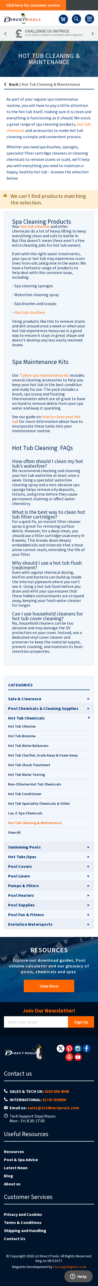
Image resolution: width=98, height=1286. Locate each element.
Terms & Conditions (23, 1222)
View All (14, 832)
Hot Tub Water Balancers (28, 745)
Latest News (16, 1167)
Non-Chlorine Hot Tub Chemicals (34, 784)
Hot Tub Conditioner (24, 793)
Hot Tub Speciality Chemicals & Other (39, 803)
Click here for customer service (33, 5)
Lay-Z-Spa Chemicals (25, 813)
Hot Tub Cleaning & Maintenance (35, 822)
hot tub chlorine (35, 226)
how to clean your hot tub (46, 419)
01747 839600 (54, 1099)
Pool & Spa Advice (21, 1159)
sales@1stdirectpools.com (53, 1107)
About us (12, 1183)
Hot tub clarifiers (29, 312)
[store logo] (31, 18)
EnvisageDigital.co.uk (69, 1266)
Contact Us (14, 1238)
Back (14, 84)
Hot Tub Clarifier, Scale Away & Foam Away (43, 755)
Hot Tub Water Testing (26, 774)
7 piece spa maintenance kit (44, 375)
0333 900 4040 (56, 1091)
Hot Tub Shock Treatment (29, 765)
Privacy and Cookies (23, 1214)
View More (49, 986)
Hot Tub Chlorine (22, 726)
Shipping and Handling (25, 1230)
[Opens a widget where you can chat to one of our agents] (78, 1276)
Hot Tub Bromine (22, 736)
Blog (8, 1175)
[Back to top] (90, 1269)
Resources (14, 1151)
